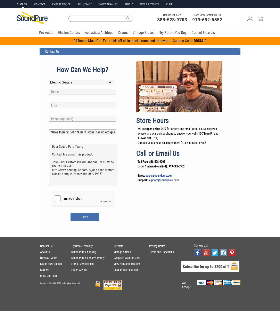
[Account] (250, 20)
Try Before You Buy (173, 32)
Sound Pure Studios (51, 263)
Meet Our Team (49, 275)
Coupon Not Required (126, 269)
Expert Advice (79, 269)
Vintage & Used (144, 32)
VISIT (169, 4)
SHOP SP (22, 4)
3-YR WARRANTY (108, 4)
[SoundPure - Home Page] (32, 23)
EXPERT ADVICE (61, 4)
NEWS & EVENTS (149, 4)
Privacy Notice (157, 246)
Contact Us (46, 246)
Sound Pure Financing (83, 252)
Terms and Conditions (161, 252)
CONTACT (39, 4)
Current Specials (203, 32)
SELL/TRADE (84, 4)
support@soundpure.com (163, 180)
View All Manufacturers (127, 263)
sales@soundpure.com (159, 175)
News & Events (48, 258)
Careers (44, 269)
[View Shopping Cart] (260, 20)
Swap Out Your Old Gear (127, 258)
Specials (118, 246)
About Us (45, 252)
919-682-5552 (207, 19)
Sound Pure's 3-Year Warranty (88, 258)
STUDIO (128, 4)
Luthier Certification (82, 263)
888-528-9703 (172, 19)
